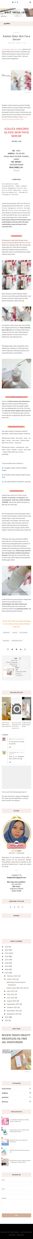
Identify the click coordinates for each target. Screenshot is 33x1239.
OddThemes (15, 1232)
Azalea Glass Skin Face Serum (17, 988)
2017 (7, 960)
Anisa (10, 739)
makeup (5, 1093)
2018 (7, 963)
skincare (6, 640)
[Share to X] (12, 649)
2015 (7, 953)
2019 (7, 966)
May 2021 (11, 995)
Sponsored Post (17, 640)
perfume (5, 1097)
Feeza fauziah (12, 752)
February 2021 (12, 976)
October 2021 (12, 1007)
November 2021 (13, 1011)
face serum (23, 632)
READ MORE (16, 891)
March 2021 (11, 979)
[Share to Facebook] (7, 649)
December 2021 (13, 1014)
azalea (14, 632)
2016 (7, 957)
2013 (7, 947)
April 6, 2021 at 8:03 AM (18, 739)
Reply (10, 747)
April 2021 (11, 991)
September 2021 (13, 1004)
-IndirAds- (16, 32)
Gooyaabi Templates (16, 1235)
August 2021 (12, 1001)
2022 (7, 1017)
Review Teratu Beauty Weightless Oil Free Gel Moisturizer (16, 1039)
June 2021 (11, 998)
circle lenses (6, 1089)
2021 (7, 973)
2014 (7, 950)
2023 (7, 1020)
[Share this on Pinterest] (16, 649)
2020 (7, 970)
